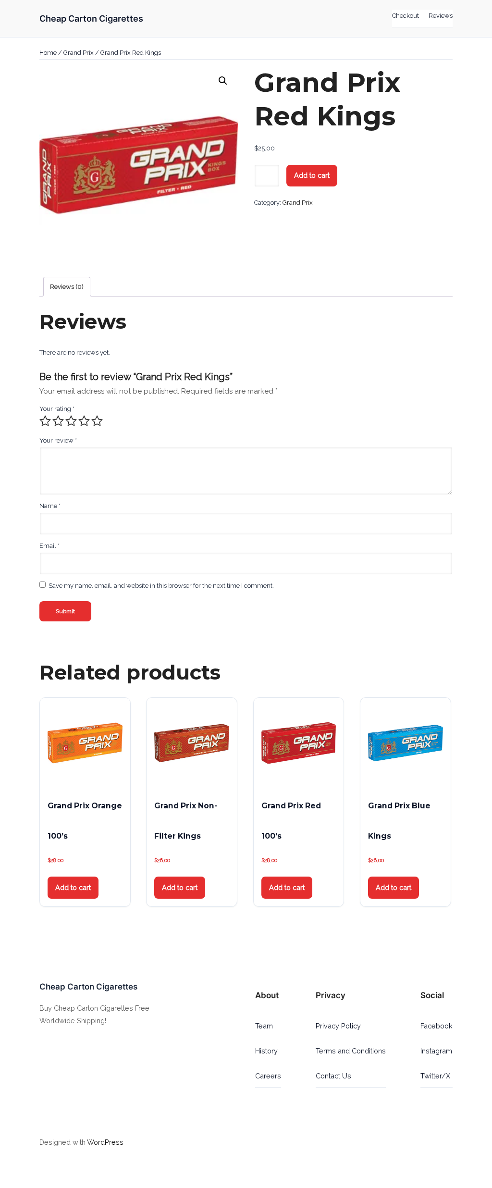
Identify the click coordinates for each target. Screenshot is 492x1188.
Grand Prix (78, 52)
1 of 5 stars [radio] (45, 421)
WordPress (105, 1142)
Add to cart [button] (73, 887)
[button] (223, 80)
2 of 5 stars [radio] (58, 421)
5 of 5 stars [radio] (97, 421)
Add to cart (312, 175)
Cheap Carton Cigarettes (91, 18)
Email (49, 545)
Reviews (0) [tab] (67, 286)
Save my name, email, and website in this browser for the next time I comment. (161, 585)
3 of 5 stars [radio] (71, 421)
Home (48, 52)
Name (50, 505)
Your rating (56, 408)
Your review (58, 440)
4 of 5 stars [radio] (84, 421)
